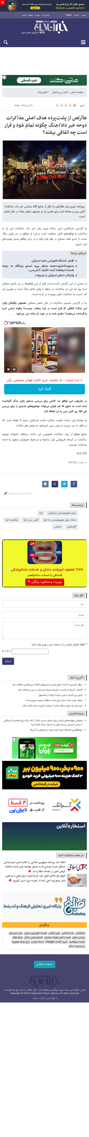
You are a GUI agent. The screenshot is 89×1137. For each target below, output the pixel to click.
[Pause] (8, 369)
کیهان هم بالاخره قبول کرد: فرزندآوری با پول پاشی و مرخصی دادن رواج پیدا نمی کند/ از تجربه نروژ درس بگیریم (35, 878)
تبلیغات (30, 15)
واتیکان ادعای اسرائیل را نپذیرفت (54, 275)
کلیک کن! (44, 389)
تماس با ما (45, 15)
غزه (41, 513)
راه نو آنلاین (67, 933)
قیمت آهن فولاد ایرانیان (57, 938)
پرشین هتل (78, 938)
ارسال (8, 661)
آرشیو (24, 15)
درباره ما (37, 15)
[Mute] (14, 369)
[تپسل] (4, 77)
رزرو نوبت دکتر (76, 946)
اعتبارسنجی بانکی (33, 938)
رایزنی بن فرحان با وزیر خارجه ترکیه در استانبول (60, 695)
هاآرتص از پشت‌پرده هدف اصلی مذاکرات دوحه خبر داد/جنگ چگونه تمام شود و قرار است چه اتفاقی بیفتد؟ (45, 125)
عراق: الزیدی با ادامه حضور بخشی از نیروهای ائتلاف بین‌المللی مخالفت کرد (47, 685)
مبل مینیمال (15, 933)
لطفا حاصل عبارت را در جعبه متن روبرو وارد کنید (59, 645)
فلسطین (71, 527)
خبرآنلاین (44, 27)
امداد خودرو (37, 942)
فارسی (83, 15)
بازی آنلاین (54, 933)
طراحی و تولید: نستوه (43, 998)
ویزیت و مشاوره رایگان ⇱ (45, 582)
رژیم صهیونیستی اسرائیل (62, 513)
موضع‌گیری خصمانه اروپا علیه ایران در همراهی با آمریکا (56, 730)
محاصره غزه (11, 520)
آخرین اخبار (76, 677)
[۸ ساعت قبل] (77, 880)
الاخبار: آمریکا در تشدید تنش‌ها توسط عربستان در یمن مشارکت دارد (50, 690)
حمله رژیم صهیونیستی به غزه (60, 520)
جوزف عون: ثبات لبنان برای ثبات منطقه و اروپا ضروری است (54, 700)
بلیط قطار (17, 938)
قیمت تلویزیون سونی (35, 933)
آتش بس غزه (31, 520)
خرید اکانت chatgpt (56, 942)
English (69, 15)
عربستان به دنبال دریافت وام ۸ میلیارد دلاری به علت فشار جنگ (52, 706)
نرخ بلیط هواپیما (21, 942)
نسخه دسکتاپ (44, 964)
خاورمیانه (43, 92)
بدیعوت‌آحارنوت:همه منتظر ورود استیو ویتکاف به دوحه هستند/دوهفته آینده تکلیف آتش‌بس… (38, 268)
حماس (57, 527)
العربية (76, 15)
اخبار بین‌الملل (60, 92)
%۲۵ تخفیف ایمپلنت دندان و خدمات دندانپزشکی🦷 (44, 570)
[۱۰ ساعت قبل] (77, 866)
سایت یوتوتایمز (77, 942)
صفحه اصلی (76, 92)
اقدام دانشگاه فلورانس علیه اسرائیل (53, 261)
